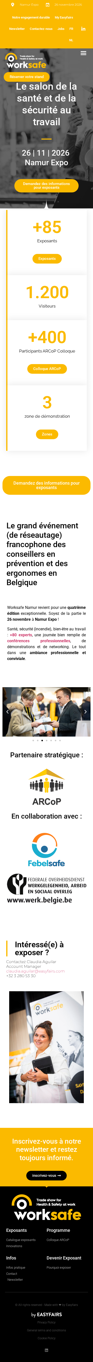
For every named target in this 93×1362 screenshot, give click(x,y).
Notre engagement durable (31, 17)
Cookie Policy (47, 1338)
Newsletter (17, 29)
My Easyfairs (64, 17)
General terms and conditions (46, 1330)
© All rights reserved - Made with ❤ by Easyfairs (46, 1305)
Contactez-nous (41, 29)
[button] (83, 53)
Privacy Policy (46, 1322)
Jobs (61, 29)
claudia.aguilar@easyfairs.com (35, 971)
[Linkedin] (46, 1350)
